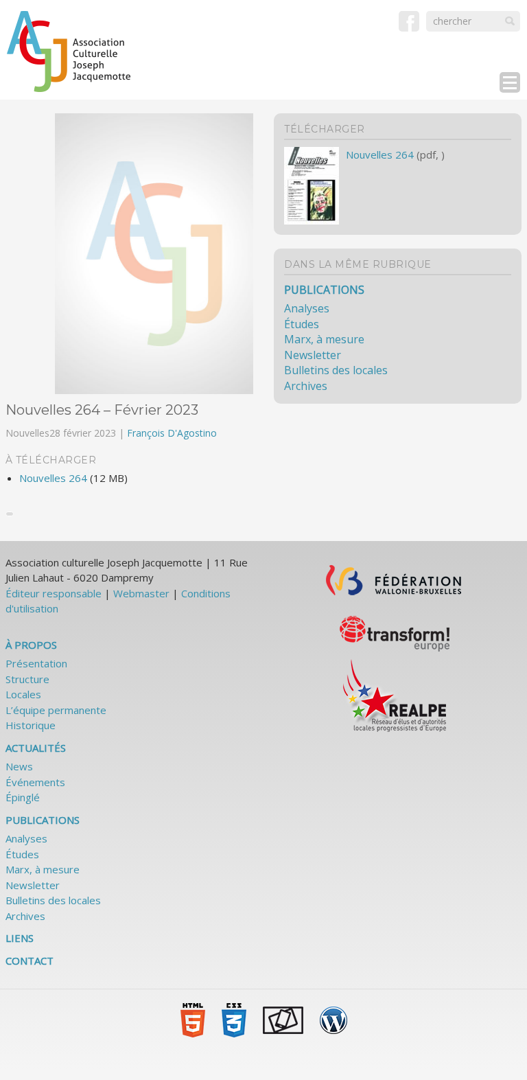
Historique (30, 725)
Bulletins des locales (336, 370)
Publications (324, 289)
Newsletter (312, 355)
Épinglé (22, 797)
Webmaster (141, 593)
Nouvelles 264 (53, 478)
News (19, 766)
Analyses (306, 308)
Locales (23, 694)
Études (301, 324)
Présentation (36, 663)
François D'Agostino (172, 432)
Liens (19, 938)
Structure (27, 679)
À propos (31, 645)
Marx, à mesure (324, 339)
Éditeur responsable (53, 593)
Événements (35, 782)
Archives (305, 385)
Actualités (35, 748)
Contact (29, 960)
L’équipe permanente (55, 710)
